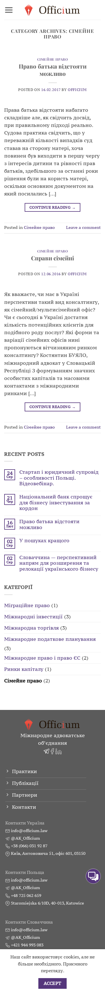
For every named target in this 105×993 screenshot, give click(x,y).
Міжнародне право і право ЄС (42, 658)
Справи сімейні (52, 258)
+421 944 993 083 (27, 945)
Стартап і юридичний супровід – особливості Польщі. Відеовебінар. (59, 477)
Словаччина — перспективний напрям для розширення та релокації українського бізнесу (58, 563)
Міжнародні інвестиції (33, 616)
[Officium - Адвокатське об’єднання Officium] (52, 10)
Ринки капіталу (23, 669)
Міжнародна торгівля (31, 628)
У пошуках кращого (44, 540)
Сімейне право (52, 59)
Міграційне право (27, 605)
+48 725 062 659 (26, 895)
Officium (77, 90)
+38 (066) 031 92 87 (29, 845)
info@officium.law (29, 830)
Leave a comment (83, 227)
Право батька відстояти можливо (53, 69)
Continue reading (52, 207)
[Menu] (8, 10)
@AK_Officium (25, 838)
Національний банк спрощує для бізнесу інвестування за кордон (55, 502)
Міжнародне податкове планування (50, 639)
